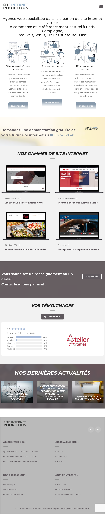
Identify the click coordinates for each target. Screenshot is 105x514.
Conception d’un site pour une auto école (78, 249)
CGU (88, 508)
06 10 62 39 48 (62, 135)
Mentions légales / (52, 508)
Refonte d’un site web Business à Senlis (77, 202)
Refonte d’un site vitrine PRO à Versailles (25, 249)
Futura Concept (61, 456)
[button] (18, 106)
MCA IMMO (59, 461)
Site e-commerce (10, 489)
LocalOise (59, 451)
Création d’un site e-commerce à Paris (24, 202)
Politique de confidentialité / (73, 508)
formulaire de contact (63, 489)
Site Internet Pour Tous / (33, 508)
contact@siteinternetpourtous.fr (68, 494)
